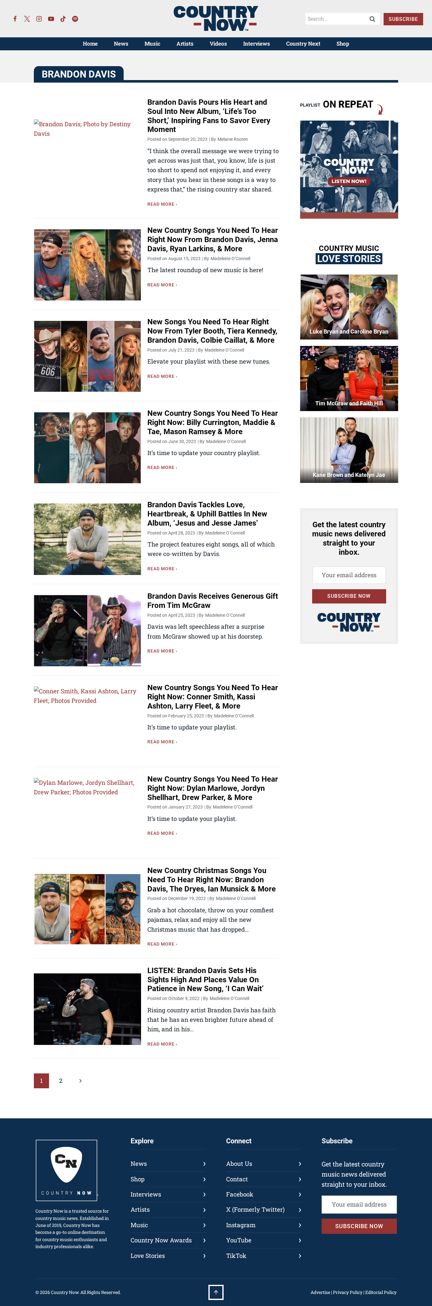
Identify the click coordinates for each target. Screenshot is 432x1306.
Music (152, 43)
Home (90, 43)
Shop (342, 43)
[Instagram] (39, 19)
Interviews (256, 43)
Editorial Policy (381, 1292)
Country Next (303, 43)
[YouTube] (51, 19)
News (121, 43)
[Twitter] (27, 19)
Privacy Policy (347, 1292)
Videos (218, 43)
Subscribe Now (349, 596)
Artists (185, 43)
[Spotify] (75, 19)
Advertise (320, 1292)
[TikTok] (63, 19)
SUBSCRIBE (403, 19)
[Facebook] (15, 19)
